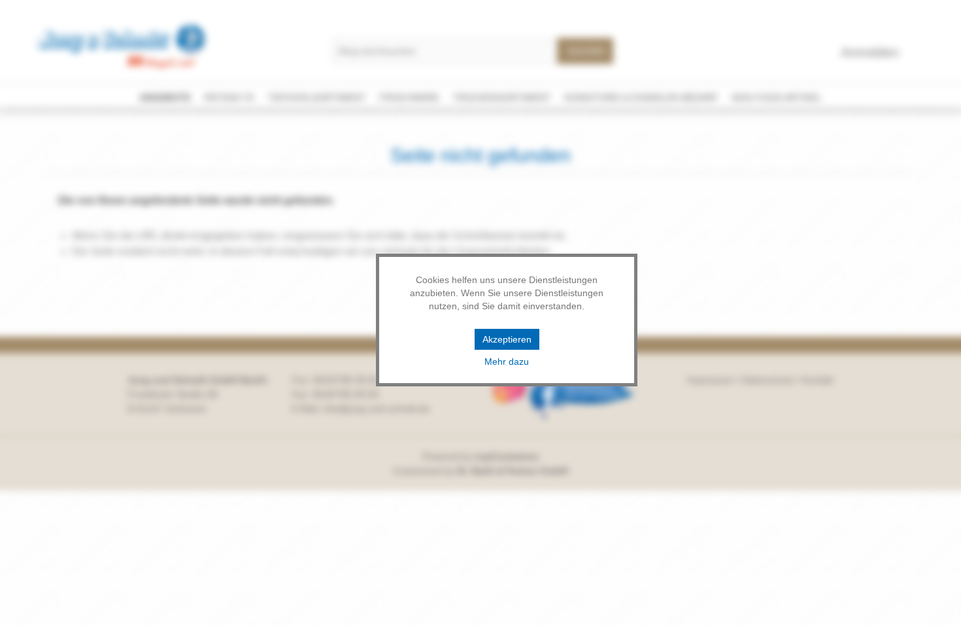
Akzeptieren (506, 339)
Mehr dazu (506, 361)
